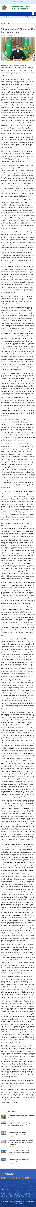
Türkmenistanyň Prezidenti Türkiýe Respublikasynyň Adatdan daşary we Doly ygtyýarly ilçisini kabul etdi (20, 1123)
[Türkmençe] (14, 2)
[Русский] (21, 2)
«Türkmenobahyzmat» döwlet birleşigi (13, 1201)
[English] (18, 2)
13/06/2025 (12, 36)
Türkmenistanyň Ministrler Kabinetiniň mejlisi (21, 1115)
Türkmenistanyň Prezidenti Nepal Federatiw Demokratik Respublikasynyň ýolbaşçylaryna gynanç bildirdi (20, 1142)
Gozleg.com (18, 1206)
